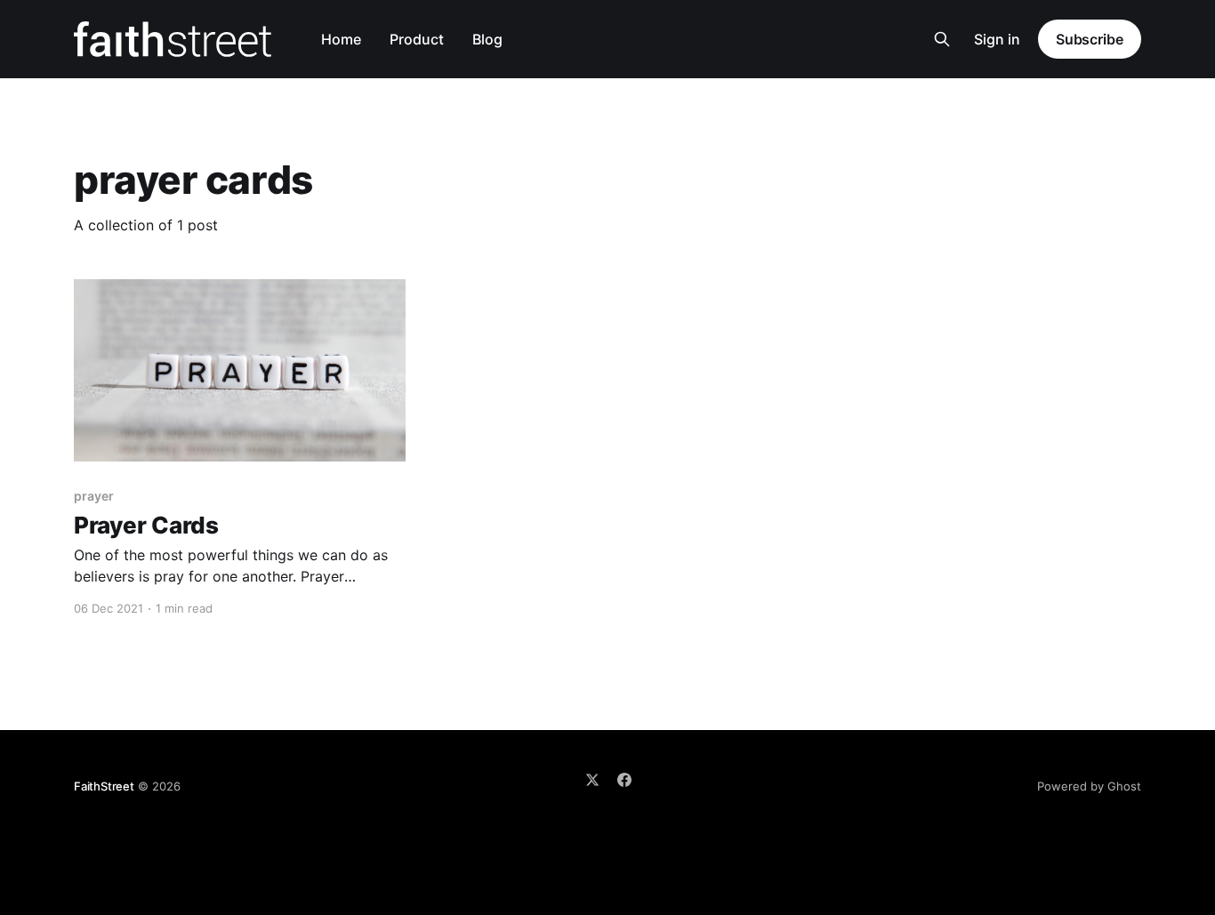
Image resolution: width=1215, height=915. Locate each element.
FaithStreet (104, 786)
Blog (487, 39)
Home (341, 39)
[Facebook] (624, 780)
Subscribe (1089, 39)
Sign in (997, 39)
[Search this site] (942, 39)
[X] (592, 780)
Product (417, 39)
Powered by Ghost (1089, 786)
